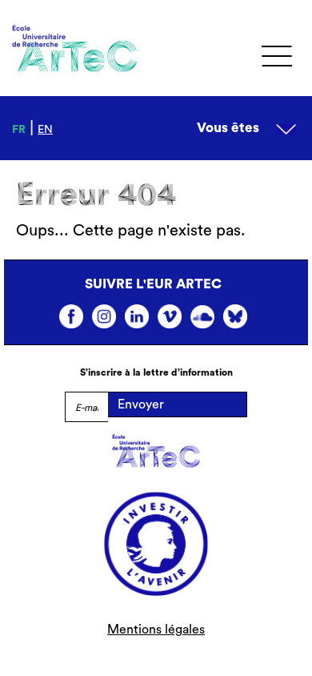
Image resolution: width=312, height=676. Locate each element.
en (45, 129)
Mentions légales (156, 629)
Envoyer (141, 404)
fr (19, 129)
